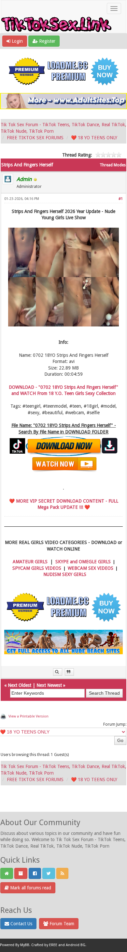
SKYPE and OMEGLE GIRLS (83, 561)
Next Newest (49, 685)
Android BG (75, 945)
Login (16, 41)
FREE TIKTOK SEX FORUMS (35, 137)
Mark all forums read (30, 887)
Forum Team (61, 923)
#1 (121, 199)
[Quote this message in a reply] (69, 672)
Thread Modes (113, 165)
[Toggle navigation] (114, 8)
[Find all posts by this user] (57, 672)
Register (46, 41)
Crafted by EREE (44, 945)
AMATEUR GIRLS (30, 561)
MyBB (24, 945)
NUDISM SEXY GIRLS (64, 574)
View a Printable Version (28, 716)
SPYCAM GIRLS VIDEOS (36, 568)
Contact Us (20, 923)
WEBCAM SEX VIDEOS (90, 568)
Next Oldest (19, 685)
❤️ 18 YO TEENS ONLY (94, 137)
